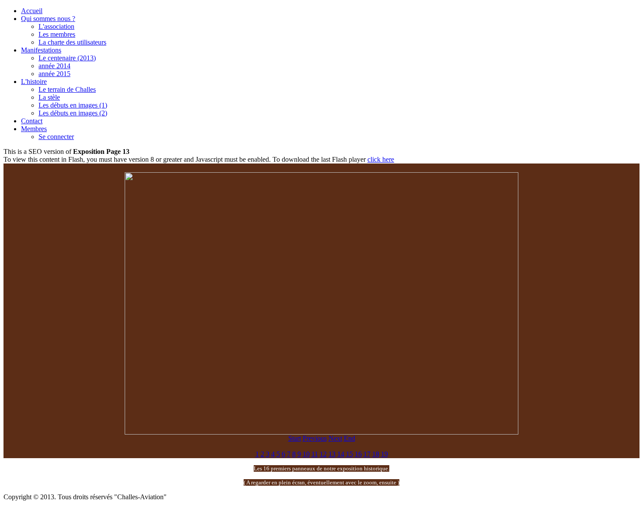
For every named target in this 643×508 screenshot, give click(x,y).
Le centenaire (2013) (67, 58)
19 (384, 454)
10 (306, 454)
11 (314, 454)
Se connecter (56, 136)
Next (335, 438)
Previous (315, 438)
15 (349, 454)
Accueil (31, 10)
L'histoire (34, 81)
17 (366, 454)
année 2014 (54, 66)
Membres (34, 128)
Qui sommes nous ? (48, 18)
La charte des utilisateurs (72, 42)
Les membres (56, 34)
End (349, 438)
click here (380, 159)
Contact (31, 121)
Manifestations (41, 50)
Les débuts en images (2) (72, 113)
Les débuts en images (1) (72, 105)
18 (375, 454)
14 (340, 454)
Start (294, 438)
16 (358, 454)
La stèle (49, 97)
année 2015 (54, 73)
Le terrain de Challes (67, 89)
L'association (56, 26)
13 (331, 454)
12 (323, 454)
